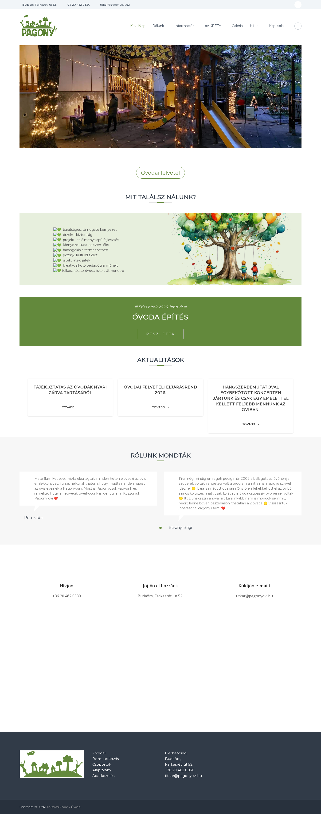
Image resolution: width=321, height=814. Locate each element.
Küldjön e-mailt (254, 585)
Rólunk (158, 26)
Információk (184, 26)
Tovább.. (69, 407)
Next (302, 409)
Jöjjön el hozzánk (160, 585)
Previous (19, 409)
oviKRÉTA (213, 26)
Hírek (254, 26)
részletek (160, 334)
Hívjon (66, 585)
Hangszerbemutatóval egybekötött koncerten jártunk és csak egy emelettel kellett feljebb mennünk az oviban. (251, 398)
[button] (160, 528)
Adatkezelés (103, 775)
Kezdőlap (137, 26)
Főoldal (99, 753)
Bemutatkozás (105, 758)
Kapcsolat (277, 26)
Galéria (237, 26)
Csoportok (101, 764)
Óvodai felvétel (160, 173)
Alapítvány (101, 770)
